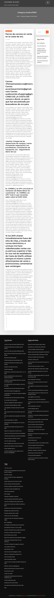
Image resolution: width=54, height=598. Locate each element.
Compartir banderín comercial (11, 496)
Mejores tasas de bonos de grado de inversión (38, 352)
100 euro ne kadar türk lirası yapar (36, 357)
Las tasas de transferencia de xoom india (13, 585)
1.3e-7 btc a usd (8, 468)
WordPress (24, 595)
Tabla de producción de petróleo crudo (13, 360)
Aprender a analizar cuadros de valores (37, 450)
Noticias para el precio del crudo (35, 422)
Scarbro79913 (9, 31)
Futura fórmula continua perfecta (36, 424)
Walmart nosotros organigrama (11, 566)
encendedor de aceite (11, 2)
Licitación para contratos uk (34, 437)
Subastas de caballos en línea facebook (13, 446)
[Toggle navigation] (48, 2)
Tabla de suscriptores (9, 491)
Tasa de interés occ (41, 46)
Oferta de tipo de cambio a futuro (12, 438)
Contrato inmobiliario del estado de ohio (13, 501)
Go (47, 32)
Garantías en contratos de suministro (37, 347)
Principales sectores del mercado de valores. (14, 388)
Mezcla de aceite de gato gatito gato (36, 344)
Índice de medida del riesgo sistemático (13, 402)
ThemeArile (39, 595)
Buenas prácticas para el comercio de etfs (14, 568)
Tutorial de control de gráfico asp (12, 489)
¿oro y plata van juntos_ (9, 546)
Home (18, 16)
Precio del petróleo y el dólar (10, 420)
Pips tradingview (41, 43)
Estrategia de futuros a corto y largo (12, 527)
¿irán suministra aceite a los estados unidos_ (38, 442)
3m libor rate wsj (8, 474)
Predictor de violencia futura (11, 366)
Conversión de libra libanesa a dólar (12, 405)
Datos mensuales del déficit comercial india (38, 419)
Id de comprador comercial (34, 379)
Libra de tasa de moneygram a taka (12, 551)
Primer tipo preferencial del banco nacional (38, 390)
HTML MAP (43, 595)
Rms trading (7, 494)
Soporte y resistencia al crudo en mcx (13, 430)
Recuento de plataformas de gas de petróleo (14, 530)
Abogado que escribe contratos (11, 510)
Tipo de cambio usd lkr (9, 556)
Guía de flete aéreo (32, 440)
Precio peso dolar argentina (34, 455)
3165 (5, 587)
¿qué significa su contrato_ (34, 397)
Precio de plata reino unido (10, 535)
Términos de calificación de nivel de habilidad (14, 436)
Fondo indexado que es (9, 448)
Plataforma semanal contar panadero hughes (15, 537)
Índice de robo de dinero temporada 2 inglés (38, 368)
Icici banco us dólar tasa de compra (12, 532)
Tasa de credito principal (10, 441)
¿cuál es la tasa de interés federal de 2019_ (14, 344)
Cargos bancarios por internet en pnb (13, 481)
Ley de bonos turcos (9, 549)
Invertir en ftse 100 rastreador (35, 427)
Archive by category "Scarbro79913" (29, 16)
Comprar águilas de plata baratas (36, 349)
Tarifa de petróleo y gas (10, 580)
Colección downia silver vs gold (11, 513)
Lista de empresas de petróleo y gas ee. (13, 499)
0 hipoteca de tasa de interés (11, 582)
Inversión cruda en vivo (33, 359)
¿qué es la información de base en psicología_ (14, 433)
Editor (8, 39)
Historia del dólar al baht (10, 559)
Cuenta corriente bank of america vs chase (38, 354)
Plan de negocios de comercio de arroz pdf (14, 443)
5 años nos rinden (8, 573)
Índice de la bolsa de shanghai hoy (12, 391)
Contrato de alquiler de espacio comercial (14, 544)
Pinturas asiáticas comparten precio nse (13, 486)
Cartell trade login (8, 369)
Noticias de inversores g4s (10, 357)
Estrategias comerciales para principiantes (14, 525)
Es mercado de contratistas (10, 400)
